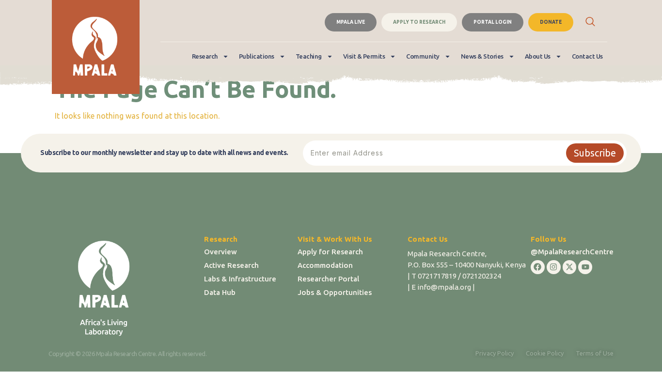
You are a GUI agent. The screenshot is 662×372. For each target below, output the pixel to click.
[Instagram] (554, 267)
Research (205, 56)
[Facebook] (538, 267)
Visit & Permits (364, 56)
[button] (590, 22)
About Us (538, 56)
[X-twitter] (570, 267)
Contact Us (587, 56)
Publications (256, 56)
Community (423, 56)
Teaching (309, 56)
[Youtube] (585, 267)
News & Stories (482, 56)
